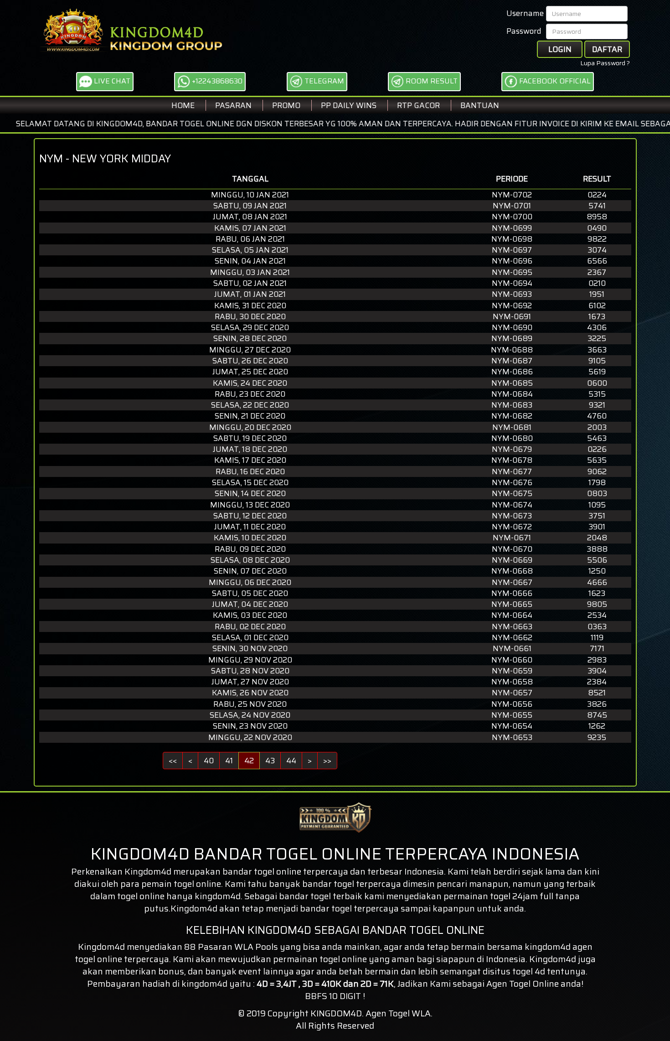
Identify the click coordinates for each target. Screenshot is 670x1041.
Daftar (607, 49)
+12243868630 (216, 81)
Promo (286, 105)
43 (270, 761)
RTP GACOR (418, 105)
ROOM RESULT (431, 81)
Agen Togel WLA (398, 1013)
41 (229, 761)
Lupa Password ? (605, 62)
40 (209, 761)
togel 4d (528, 971)
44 (291, 761)
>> (327, 761)
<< (173, 761)
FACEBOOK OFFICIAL (554, 81)
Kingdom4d (147, 871)
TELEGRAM (323, 81)
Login (560, 49)
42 (249, 761)
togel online (98, 959)
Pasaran (233, 105)
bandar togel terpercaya (349, 908)
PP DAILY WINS (348, 105)
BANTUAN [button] (479, 105)
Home (183, 105)
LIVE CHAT (111, 81)
